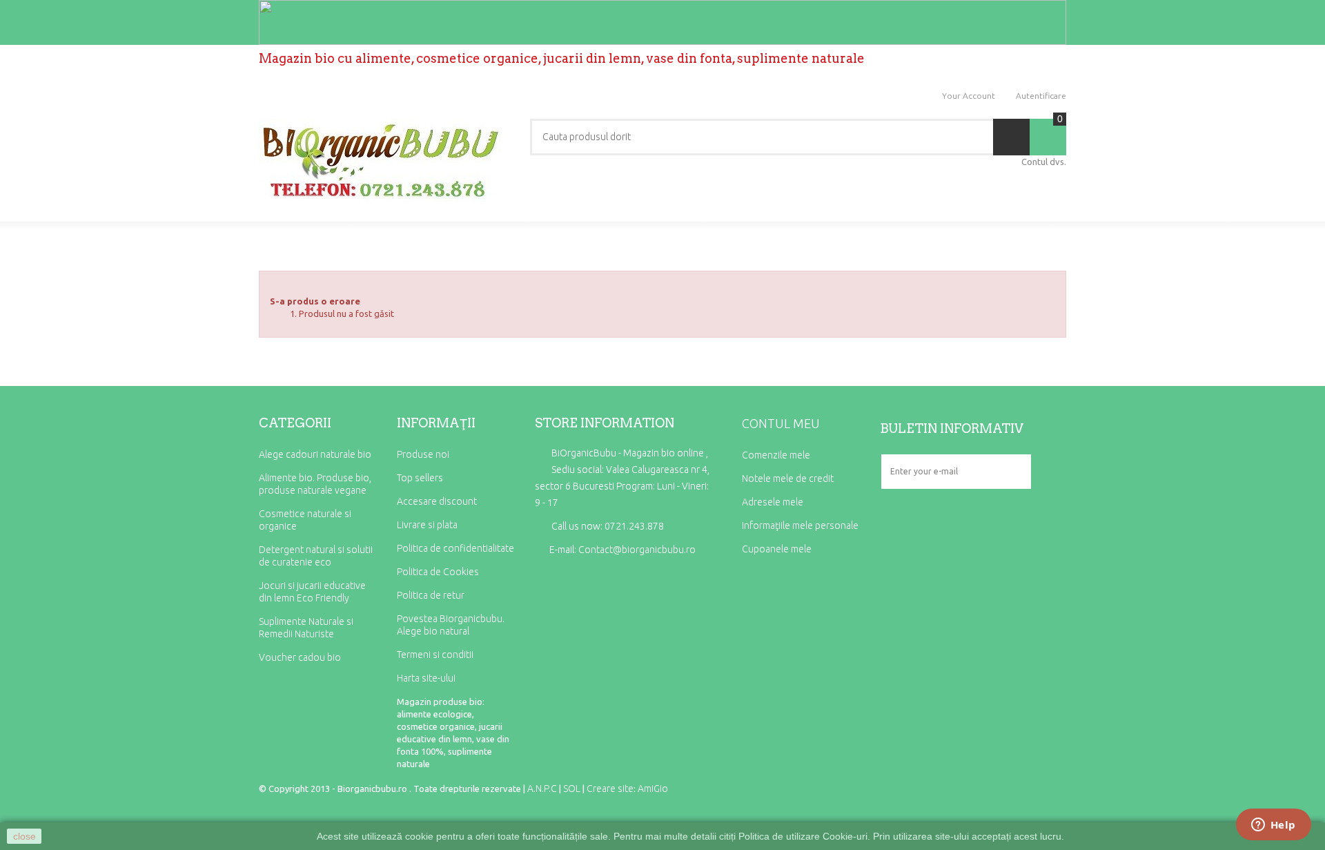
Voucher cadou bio (300, 657)
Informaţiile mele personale (800, 525)
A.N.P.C (542, 788)
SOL (571, 788)
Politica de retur (430, 595)
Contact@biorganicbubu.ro (637, 549)
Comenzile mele (776, 455)
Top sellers (420, 477)
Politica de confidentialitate (455, 548)
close (24, 836)
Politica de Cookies (438, 571)
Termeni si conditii (435, 654)
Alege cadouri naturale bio (315, 454)
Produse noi (423, 454)
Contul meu (781, 423)
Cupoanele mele (777, 548)
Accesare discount (437, 501)
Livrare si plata (427, 524)
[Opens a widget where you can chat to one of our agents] (1273, 826)
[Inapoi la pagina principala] (263, 249)
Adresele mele (772, 502)
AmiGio (653, 788)
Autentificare (1041, 95)
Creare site (610, 788)
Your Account (968, 95)
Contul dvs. (1043, 161)
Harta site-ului (426, 678)
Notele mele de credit (788, 478)
